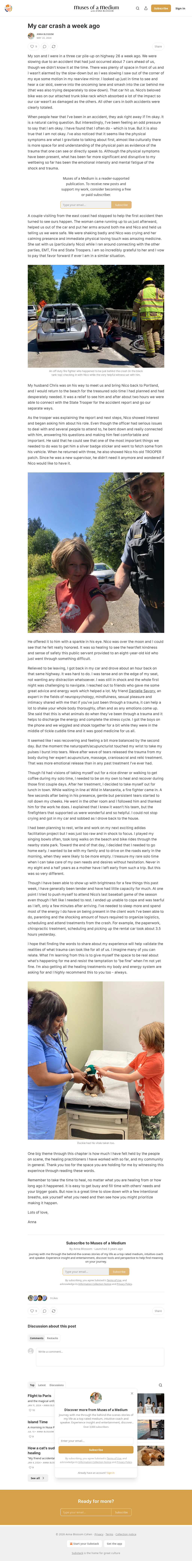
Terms (109, 1534)
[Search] (137, 8)
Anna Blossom (45, 34)
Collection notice (126, 1534)
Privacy (98, 1534)
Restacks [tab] (52, 1338)
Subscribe (161, 8)
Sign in (180, 8)
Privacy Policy (124, 1462)
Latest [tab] (42, 1385)
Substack (77, 1553)
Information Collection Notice (94, 1462)
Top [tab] (32, 1385)
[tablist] (44, 1338)
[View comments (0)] (44, 46)
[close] (132, 1393)
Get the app (114, 1543)
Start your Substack (86, 1543)
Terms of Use (114, 1458)
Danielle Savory (142, 691)
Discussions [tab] (57, 1385)
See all (35, 1478)
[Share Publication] (146, 8)
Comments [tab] (36, 1338)
